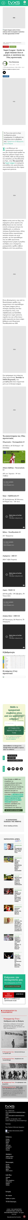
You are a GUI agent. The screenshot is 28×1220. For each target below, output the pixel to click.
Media (7, 1142)
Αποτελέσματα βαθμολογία (15, 760)
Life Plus (9, 1175)
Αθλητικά (8, 1145)
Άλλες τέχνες (9, 1170)
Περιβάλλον (9, 1147)
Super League (10, 163)
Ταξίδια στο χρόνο (10, 1198)
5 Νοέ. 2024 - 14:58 (14, 64)
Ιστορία (8, 1191)
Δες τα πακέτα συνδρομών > (13, 810)
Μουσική (8, 1167)
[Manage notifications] (24, 1216)
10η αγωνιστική (12, 755)
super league (11, 757)
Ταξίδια (7, 1185)
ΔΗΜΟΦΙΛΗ (19, 994)
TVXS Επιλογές (11, 1201)
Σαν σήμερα (9, 1195)
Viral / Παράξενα (10, 1180)
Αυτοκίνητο (9, 1182)
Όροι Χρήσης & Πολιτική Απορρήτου (14, 1127)
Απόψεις (9, 1154)
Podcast (8, 1150)
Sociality (18, 1217)
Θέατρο (7, 1166)
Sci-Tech (8, 1148)
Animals (8, 1177)
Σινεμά (7, 1164)
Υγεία (7, 1143)
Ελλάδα (7, 1139)
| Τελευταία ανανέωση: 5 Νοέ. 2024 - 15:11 (13, 67)
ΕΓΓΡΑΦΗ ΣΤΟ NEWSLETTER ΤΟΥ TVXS (14, 730)
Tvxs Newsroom (14, 62)
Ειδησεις (5, 46)
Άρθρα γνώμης (9, 1156)
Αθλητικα (13, 46)
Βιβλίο (7, 1169)
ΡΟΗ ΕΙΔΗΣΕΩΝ (8, 995)
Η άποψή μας (9, 1158)
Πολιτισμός (9, 1162)
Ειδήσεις (9, 1137)
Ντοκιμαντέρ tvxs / (9, 1052)
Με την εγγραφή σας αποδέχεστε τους (13, 738)
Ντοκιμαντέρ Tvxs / (12, 1019)
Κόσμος (8, 1140)
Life (7, 1178)
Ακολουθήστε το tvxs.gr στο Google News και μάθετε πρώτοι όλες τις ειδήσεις (13, 747)
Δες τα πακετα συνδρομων (12, 986)
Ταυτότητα (8, 1123)
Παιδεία (8, 1183)
